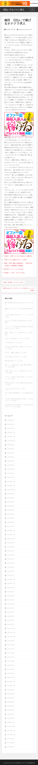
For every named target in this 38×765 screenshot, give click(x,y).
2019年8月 (10, 743)
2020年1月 (10, 722)
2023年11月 (11, 535)
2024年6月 (10, 506)
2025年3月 (10, 469)
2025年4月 (10, 465)
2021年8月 (10, 645)
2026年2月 (10, 424)
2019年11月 (11, 730)
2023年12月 (11, 530)
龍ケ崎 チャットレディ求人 (14, 269)
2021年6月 (10, 653)
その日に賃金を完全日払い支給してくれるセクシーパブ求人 (19, 400)
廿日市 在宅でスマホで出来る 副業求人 (18, 256)
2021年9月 (10, 641)
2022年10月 (11, 588)
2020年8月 (10, 694)
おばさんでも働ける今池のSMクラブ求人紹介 (18, 321)
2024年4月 (10, 514)
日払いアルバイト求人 (13, 9)
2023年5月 (10, 559)
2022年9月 (10, 592)
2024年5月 (10, 510)
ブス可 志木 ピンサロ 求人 (13, 343)
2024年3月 (10, 518)
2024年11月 (11, 486)
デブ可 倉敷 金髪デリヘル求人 (16, 353)
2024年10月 (11, 490)
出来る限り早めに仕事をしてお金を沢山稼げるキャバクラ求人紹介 (19, 406)
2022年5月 (10, 608)
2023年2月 (10, 571)
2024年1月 (10, 526)
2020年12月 (11, 677)
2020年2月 (10, 718)
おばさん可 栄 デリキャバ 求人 (15, 389)
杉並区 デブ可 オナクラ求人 (14, 273)
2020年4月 (10, 710)
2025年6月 (10, 457)
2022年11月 (11, 584)
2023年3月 (10, 567)
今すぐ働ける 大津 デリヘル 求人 (16, 357)
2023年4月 (10, 563)
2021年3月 (10, 665)
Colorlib (17, 763)
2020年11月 (11, 682)
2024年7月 (10, 502)
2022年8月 (10, 596)
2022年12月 (11, 579)
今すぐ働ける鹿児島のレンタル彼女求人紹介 (19, 394)
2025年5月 (10, 461)
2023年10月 (11, 539)
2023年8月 (10, 547)
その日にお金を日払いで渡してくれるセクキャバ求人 (19, 347)
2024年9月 (10, 494)
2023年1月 (10, 575)
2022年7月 (10, 600)
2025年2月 (10, 473)
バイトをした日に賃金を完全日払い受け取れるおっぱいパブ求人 (19, 327)
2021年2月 (10, 669)
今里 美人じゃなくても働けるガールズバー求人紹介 (19, 372)
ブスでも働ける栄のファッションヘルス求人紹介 (19, 315)
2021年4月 (10, 661)
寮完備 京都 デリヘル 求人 (13, 361)
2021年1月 (10, 673)
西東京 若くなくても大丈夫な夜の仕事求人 (19, 309)
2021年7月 (10, 649)
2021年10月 (11, 637)
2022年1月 (10, 624)
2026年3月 (10, 420)
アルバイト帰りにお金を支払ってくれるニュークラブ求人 (19, 378)
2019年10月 (11, 735)
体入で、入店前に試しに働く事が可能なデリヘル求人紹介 (19, 366)
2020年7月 (10, 698)
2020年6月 (10, 702)
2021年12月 (11, 628)
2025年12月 (11, 432)
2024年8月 (10, 498)
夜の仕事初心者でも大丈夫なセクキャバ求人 (19, 303)
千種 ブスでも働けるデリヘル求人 (15, 260)
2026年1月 (10, 428)
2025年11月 (11, 437)
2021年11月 (11, 633)
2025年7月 (10, 453)
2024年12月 (11, 481)
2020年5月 (10, 706)
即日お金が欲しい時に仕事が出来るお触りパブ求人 (19, 384)
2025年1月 (10, 477)
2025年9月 (10, 445)
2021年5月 (10, 657)
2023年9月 (10, 543)
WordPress (31, 763)
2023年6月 (10, 555)
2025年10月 (11, 441)
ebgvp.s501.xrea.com (25, 29)
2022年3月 (10, 616)
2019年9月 (10, 739)
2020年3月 (10, 714)
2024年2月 (10, 522)
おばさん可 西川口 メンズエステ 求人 (17, 338)
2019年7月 (10, 747)
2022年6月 (10, 604)
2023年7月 (10, 551)
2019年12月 (11, 726)
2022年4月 (10, 612)
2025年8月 (10, 449)
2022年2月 (10, 620)
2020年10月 (11, 686)
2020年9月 (10, 690)
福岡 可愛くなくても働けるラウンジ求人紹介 (19, 333)
